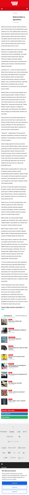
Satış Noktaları (6, 417)
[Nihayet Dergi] (12, 448)
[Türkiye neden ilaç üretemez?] (4, 393)
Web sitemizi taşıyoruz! (14, 339)
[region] (14, 481)
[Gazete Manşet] (13, 442)
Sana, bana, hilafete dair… (15, 321)
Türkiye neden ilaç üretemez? (16, 392)
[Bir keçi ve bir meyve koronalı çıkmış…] (4, 357)
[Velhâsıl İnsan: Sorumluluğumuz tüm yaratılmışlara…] (4, 366)
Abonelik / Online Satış (8, 410)
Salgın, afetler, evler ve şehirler (16, 400)
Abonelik (4, 467)
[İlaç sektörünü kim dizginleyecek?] (4, 375)
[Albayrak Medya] (13, 427)
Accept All (14, 483)
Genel (10, 390)
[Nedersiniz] (21, 457)
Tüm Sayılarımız (6, 414)
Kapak (10, 319)
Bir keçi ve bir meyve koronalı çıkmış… (16, 357)
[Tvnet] (12, 432)
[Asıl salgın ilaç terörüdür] (4, 384)
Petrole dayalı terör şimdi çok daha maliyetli (17, 348)
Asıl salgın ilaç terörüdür (15, 383)
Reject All (14, 491)
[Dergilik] (13, 457)
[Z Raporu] (21, 448)
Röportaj (11, 328)
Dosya (10, 399)
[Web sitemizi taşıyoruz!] (4, 339)
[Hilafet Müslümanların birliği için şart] (4, 331)
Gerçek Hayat (12, 337)
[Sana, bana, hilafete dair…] (4, 322)
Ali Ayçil (15, 13)
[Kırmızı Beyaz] (24, 453)
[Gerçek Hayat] (9, 453)
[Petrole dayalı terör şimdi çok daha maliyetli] (4, 348)
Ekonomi (11, 346)
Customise (14, 487)
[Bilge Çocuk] (14, 453)
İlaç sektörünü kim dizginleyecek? (17, 374)
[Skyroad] (5, 457)
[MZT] (18, 437)
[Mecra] (10, 437)
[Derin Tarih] (3, 448)
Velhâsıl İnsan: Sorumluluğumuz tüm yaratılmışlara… (17, 366)
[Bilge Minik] (19, 453)
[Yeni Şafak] (3, 432)
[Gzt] (18, 432)
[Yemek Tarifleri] (25, 432)
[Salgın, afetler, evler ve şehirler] (4, 401)
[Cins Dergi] (3, 453)
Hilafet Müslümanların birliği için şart (17, 330)
